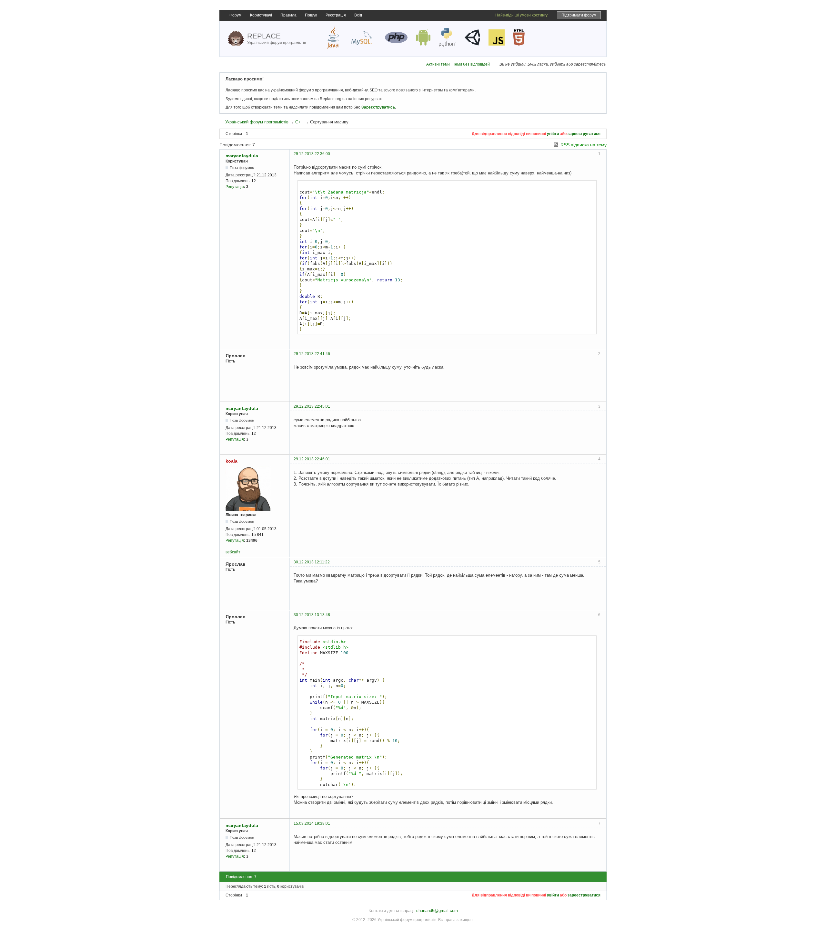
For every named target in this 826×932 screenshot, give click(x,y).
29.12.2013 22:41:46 (312, 353)
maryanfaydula (242, 155)
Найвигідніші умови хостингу (521, 15)
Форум (235, 15)
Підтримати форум (578, 15)
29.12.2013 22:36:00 (312, 154)
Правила (288, 15)
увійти (553, 133)
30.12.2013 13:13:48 (312, 615)
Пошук (311, 15)
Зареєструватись (378, 107)
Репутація (235, 186)
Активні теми (438, 64)
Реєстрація (336, 15)
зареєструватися (584, 133)
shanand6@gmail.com (437, 910)
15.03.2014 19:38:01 (312, 823)
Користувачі (261, 15)
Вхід (358, 15)
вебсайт (233, 552)
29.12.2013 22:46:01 (312, 459)
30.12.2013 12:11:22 (312, 562)
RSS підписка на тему (583, 144)
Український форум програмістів (256, 122)
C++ (299, 122)
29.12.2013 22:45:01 (312, 406)
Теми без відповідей (471, 64)
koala (231, 461)
